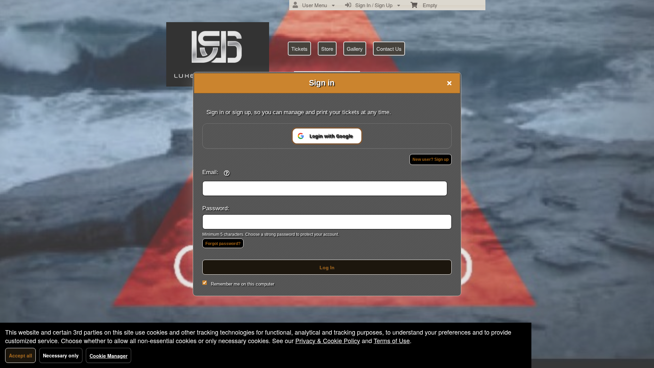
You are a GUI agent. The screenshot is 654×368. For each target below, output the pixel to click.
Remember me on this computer (242, 284)
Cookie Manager (108, 355)
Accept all (20, 355)
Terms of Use (392, 340)
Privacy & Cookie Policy (327, 340)
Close (449, 83)
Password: (215, 208)
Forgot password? (222, 243)
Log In (327, 267)
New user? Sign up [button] (430, 159)
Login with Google (331, 136)
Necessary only (61, 355)
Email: (210, 172)
